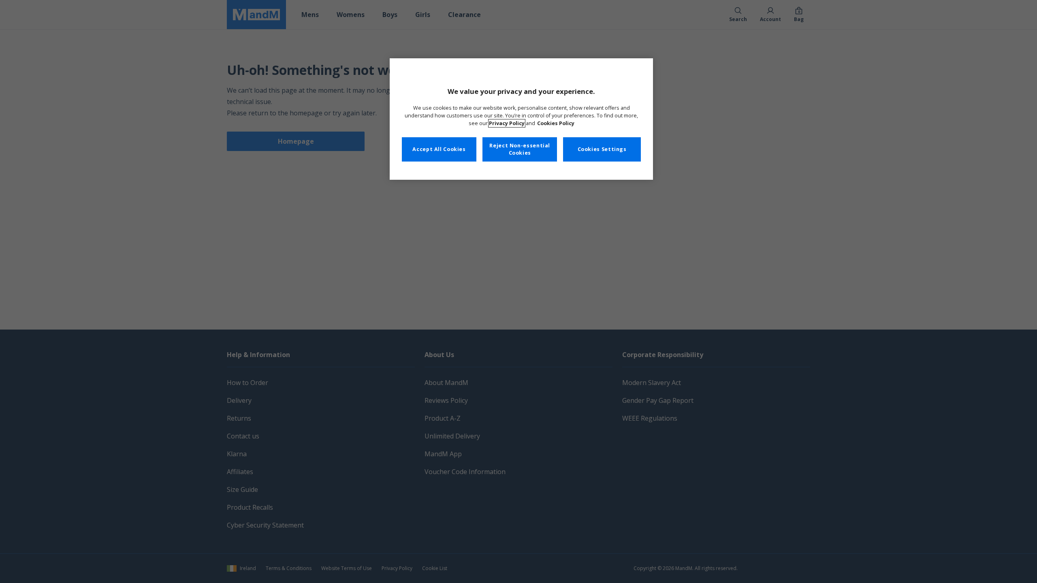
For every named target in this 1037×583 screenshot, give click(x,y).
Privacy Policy (507, 123)
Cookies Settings (602, 149)
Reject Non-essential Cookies (519, 149)
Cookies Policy (555, 123)
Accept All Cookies (438, 149)
